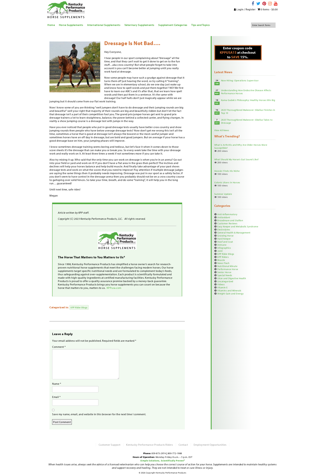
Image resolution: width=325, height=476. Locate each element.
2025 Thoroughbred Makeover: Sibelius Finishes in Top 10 (248, 111)
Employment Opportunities (210, 444)
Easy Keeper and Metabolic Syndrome (237, 226)
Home (51, 25)
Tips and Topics (200, 25)
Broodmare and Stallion (230, 220)
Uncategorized (225, 281)
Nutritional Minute (227, 266)
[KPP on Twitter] (258, 3)
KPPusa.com (114, 287)
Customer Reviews (227, 223)
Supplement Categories (172, 25)
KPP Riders (223, 256)
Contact (183, 444)
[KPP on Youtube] (275, 3)
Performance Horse (227, 269)
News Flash (223, 263)
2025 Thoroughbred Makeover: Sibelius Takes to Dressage (247, 121)
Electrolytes (223, 229)
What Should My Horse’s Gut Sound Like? (236, 159)
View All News (221, 130)
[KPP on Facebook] (253, 3)
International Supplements (104, 25)
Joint (220, 250)
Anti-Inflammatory (227, 214)
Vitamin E (222, 287)
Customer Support (110, 444)
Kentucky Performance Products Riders (149, 444)
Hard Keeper (224, 238)
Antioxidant (223, 217)
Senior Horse (224, 272)
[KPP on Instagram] (270, 3)
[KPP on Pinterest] (264, 3)
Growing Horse (225, 235)
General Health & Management (234, 232)
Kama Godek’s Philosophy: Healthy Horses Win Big (248, 100)
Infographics (224, 247)
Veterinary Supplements (139, 25)
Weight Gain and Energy (230, 293)
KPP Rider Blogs (79, 307)
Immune (221, 244)
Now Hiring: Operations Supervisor (240, 80)
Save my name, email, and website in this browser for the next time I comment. (99, 414)
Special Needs (224, 275)
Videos (221, 284)
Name (56, 383)
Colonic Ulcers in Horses (227, 182)
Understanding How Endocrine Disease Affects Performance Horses (246, 92)
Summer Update (223, 193)
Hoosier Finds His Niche (227, 170)
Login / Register (246, 9)
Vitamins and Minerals (229, 290)
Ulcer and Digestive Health (231, 278)
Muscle (221, 260)
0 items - (269, 9)
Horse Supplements (71, 25)
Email (56, 397)
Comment (59, 346)
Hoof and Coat (225, 241)
